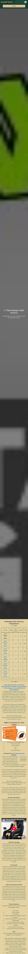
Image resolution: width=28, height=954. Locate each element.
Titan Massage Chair (14, 709)
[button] (25, 2)
